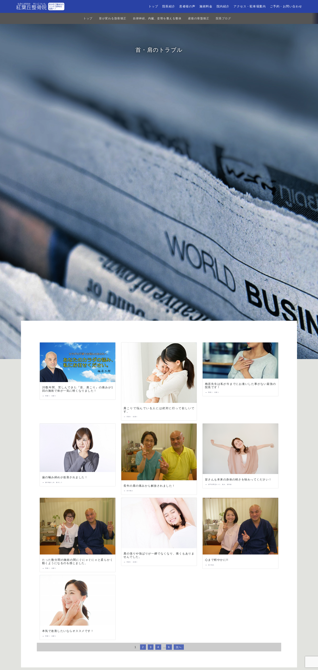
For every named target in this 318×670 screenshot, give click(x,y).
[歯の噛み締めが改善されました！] (77, 448)
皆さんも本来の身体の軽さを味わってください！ (238, 479)
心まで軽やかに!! (216, 559)
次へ (179, 647)
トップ (153, 6)
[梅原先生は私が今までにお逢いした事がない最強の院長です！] (240, 361)
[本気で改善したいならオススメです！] (77, 601)
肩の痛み (130, 490)
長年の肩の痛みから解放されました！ (149, 485)
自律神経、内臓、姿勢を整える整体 (157, 18)
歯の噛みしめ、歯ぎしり (54, 482)
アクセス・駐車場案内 (250, 6)
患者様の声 (187, 6)
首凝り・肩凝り (50, 396)
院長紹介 (168, 6)
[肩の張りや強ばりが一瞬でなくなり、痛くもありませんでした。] (159, 524)
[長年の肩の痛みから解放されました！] (159, 453)
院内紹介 (223, 6)
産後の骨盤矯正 (198, 18)
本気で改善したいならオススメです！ (68, 630)
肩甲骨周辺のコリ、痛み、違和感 (220, 484)
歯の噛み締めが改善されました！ (65, 477)
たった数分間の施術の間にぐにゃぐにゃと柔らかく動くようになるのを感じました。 (77, 561)
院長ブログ (223, 18)
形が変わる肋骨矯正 (112, 18)
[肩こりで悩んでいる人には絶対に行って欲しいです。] (159, 373)
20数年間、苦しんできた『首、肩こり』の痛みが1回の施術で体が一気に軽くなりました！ (77, 389)
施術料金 (205, 6)
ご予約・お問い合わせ (286, 6)
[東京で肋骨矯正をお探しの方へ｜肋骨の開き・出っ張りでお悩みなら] (40, 6)
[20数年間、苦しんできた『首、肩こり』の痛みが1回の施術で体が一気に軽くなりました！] (77, 363)
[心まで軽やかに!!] (240, 527)
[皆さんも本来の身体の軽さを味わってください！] (240, 449)
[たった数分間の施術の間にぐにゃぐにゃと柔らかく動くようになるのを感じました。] (77, 527)
